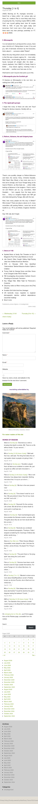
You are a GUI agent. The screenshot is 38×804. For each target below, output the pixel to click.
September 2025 (9, 687)
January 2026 (8, 677)
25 (5, 652)
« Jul (3, 655)
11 (5, 646)
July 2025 (7, 692)
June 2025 (7, 694)
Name (4, 355)
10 (33, 643)
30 (28, 652)
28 (19, 652)
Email (4, 362)
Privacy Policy (4, 800)
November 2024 (9, 711)
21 (19, 649)
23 (28, 649)
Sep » (34, 655)
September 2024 (9, 716)
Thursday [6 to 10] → (29, 313)
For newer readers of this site (12, 434)
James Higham (14, 304)
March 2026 (8, 673)
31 (33, 652)
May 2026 (7, 668)
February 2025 (9, 704)
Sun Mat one (14, 541)
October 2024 (8, 713)
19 (9, 649)
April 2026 (7, 670)
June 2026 (7, 665)
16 (28, 646)
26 (9, 652)
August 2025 (8, 689)
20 (14, 649)
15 (23, 646)
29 (23, 652)
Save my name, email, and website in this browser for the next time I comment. (16, 379)
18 (5, 649)
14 (19, 646)
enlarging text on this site (13, 614)
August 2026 (8, 660)
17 (33, 646)
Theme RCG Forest (32, 800)
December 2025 (9, 680)
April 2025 (7, 699)
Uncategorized (24, 304)
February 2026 (9, 675)
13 (14, 646)
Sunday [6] (13, 443)
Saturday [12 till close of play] (18, 599)
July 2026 (7, 663)
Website (5, 369)
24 (33, 649)
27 (14, 652)
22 (23, 649)
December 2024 (9, 709)
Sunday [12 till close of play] (17, 453)
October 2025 (8, 685)
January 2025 (8, 706)
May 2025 (7, 697)
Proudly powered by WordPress (17, 800)
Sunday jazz (16, 464)
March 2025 (8, 701)
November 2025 (9, 682)
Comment (6, 333)
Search (4, 624)
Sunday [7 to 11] (13, 575)
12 (9, 646)
